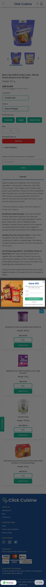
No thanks (34, 302)
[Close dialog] (43, 282)
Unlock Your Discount (33, 299)
